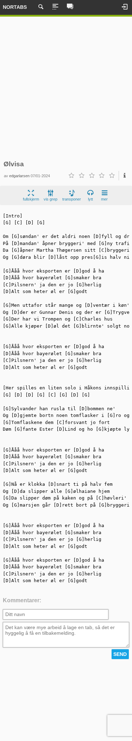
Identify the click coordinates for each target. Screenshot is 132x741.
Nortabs (15, 7)
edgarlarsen (19, 176)
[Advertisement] (66, 88)
